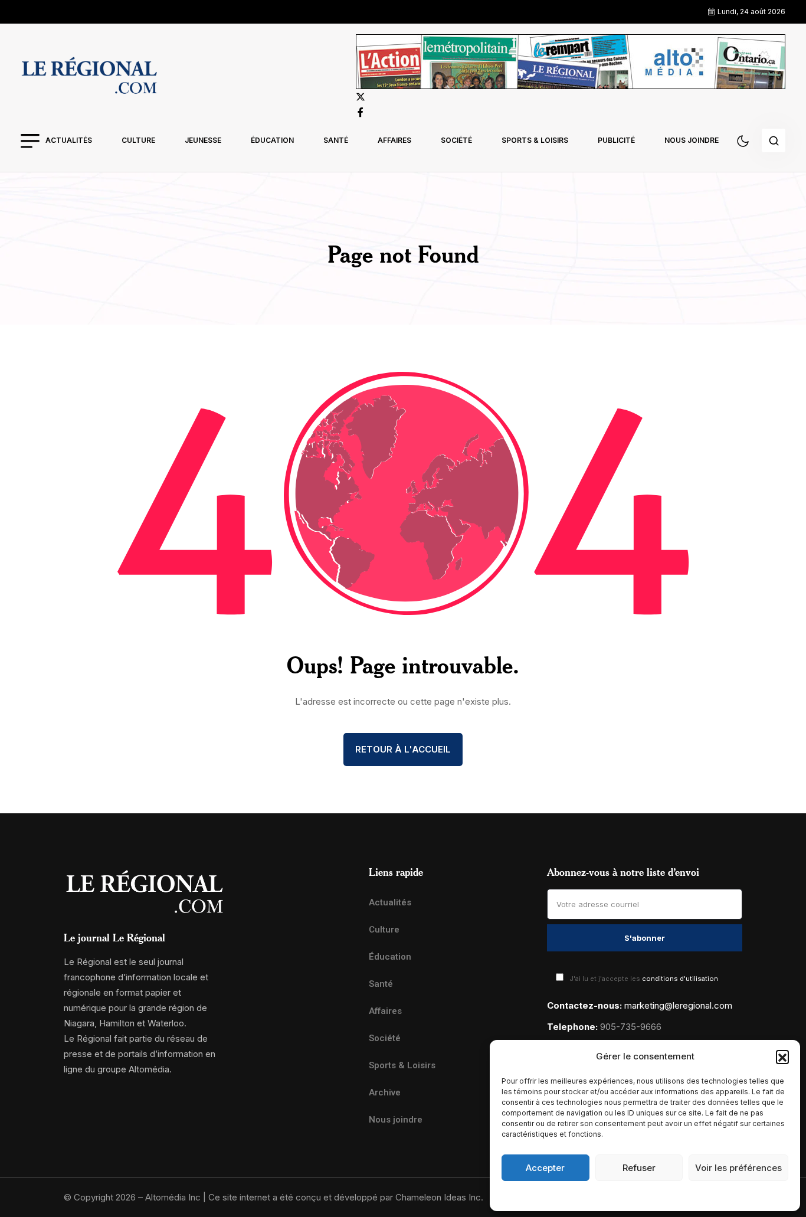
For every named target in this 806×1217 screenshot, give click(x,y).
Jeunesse (203, 140)
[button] (782, 1056)
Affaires (394, 140)
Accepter (545, 1167)
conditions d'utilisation (680, 978)
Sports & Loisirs (535, 140)
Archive (385, 1092)
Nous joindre (691, 140)
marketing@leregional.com (678, 1005)
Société (456, 140)
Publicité (616, 140)
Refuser (639, 1167)
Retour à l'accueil (403, 749)
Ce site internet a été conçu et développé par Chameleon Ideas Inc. (345, 1197)
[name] (89, 77)
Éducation (272, 140)
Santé (335, 140)
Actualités (68, 140)
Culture (138, 140)
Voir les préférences (738, 1167)
